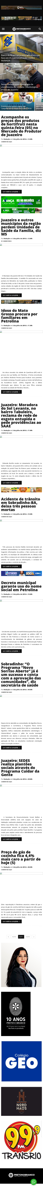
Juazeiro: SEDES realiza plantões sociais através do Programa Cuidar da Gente (20, 767)
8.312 (28, 937)
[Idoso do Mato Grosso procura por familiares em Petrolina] (21, 350)
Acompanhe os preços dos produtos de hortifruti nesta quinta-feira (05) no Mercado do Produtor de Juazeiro (21, 125)
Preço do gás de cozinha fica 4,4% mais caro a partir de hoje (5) (21, 857)
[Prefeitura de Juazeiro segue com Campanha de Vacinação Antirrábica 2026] (17, 102)
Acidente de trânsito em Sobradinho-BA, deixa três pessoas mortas (20, 504)
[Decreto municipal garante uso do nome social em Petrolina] (21, 613)
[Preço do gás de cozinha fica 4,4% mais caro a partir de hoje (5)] (21, 886)
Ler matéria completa (10, 192)
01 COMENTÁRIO (6, 241)
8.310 (14, 937)
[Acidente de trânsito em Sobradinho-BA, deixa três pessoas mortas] (21, 531)
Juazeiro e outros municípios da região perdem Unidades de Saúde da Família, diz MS (21, 227)
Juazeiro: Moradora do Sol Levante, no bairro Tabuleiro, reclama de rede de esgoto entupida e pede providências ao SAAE (21, 415)
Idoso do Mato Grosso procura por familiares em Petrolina (19, 316)
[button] (40, 29)
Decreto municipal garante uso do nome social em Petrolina (21, 586)
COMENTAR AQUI (6, 142)
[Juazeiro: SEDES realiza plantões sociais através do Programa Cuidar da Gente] (21, 799)
